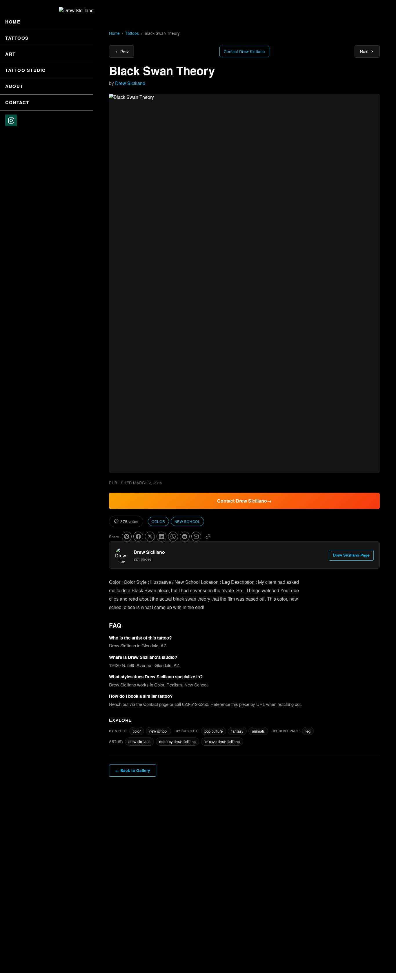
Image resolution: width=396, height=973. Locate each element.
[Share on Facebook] (138, 536)
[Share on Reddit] (185, 536)
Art (10, 54)
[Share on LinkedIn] (161, 536)
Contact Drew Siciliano (244, 51)
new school (158, 731)
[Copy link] (208, 536)
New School (187, 521)
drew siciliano (139, 741)
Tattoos (17, 38)
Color (158, 521)
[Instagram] (11, 120)
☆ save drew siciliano (222, 741)
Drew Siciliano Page (351, 555)
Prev (124, 51)
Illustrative (160, 582)
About (14, 86)
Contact (17, 102)
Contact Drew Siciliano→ (244, 500)
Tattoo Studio (25, 70)
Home (12, 22)
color (137, 731)
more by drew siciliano (177, 741)
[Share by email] (196, 536)
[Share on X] (150, 536)
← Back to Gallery (132, 770)
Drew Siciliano (130, 83)
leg (308, 731)
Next (364, 51)
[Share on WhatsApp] (173, 536)
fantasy (237, 731)
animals (258, 731)
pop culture (213, 731)
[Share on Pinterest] (127, 536)
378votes (129, 521)
